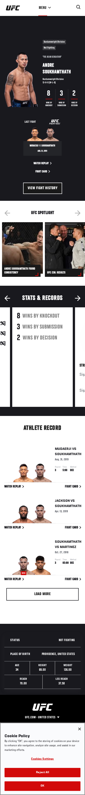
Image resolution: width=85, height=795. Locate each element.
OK (42, 786)
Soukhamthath (68, 454)
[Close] (80, 729)
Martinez (68, 547)
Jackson (62, 501)
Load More (42, 594)
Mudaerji (63, 449)
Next (78, 213)
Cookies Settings (42, 759)
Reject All (42, 772)
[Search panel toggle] (78, 7)
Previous (7, 213)
